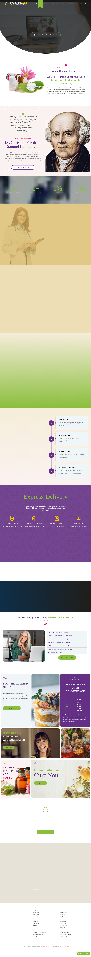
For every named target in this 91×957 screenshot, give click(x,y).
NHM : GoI (62, 914)
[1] (44, 400)
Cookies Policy (36, 912)
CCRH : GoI (63, 918)
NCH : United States (64, 932)
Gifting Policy (36, 921)
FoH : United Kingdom (65, 934)
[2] (45, 399)
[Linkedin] (17, 895)
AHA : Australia (63, 936)
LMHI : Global (63, 925)
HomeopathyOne (46, 946)
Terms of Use (36, 914)
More (61, 939)
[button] (16, 257)
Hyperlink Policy (36, 923)
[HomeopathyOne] (16, 3)
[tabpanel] (16, 379)
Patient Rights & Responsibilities (40, 932)
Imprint (34, 927)
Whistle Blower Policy (38, 934)
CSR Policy (35, 925)
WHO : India (63, 923)
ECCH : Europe (63, 927)
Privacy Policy (36, 910)
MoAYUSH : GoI (64, 910)
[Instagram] (24, 895)
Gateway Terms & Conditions (39, 916)
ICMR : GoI (63, 921)
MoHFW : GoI (63, 912)
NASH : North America (65, 930)
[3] (46, 399)
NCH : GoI (62, 916)
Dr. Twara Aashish (63, 946)
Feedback (35, 936)
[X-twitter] (27, 895)
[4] (47, 399)
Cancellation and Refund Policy (40, 918)
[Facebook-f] (20, 895)
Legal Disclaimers (37, 930)
